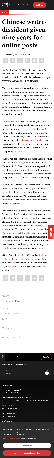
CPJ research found (11, 122)
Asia (11, 301)
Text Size (9, 328)
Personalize (27, 446)
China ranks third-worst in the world (24, 257)
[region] (27, 440)
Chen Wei (6, 313)
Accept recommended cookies (27, 453)
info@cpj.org (7, 421)
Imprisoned (18, 313)
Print (7, 319)
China (17, 301)
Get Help (40, 5)
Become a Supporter (25, 357)
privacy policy (15, 438)
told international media (31, 141)
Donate (45, 356)
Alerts (4, 12)
